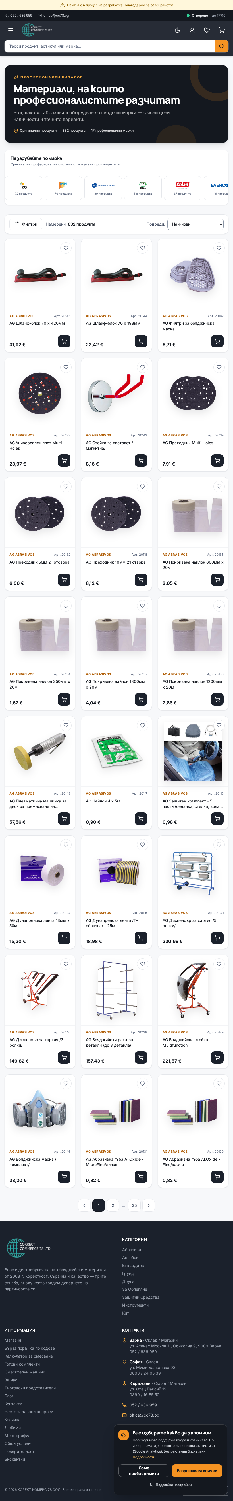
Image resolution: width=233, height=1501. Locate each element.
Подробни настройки (174, 1485)
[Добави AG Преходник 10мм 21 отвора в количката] (141, 580)
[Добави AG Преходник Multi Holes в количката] (217, 460)
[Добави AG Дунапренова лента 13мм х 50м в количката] (64, 938)
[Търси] (221, 46)
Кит (125, 1313)
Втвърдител (133, 1265)
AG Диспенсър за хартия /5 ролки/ (189, 923)
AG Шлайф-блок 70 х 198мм (113, 323)
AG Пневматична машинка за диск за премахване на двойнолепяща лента (37, 804)
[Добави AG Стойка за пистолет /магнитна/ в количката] (141, 460)
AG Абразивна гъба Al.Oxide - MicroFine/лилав (114, 1162)
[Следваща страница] (148, 1205)
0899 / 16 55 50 (144, 1394)
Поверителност (19, 1451)
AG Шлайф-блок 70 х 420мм (37, 323)
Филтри (30, 224)
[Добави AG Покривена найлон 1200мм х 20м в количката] (217, 699)
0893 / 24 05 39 (145, 1373)
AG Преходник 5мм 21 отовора (39, 562)
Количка (12, 1419)
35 (134, 1205)
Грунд (128, 1273)
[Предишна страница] (84, 1205)
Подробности (144, 1457)
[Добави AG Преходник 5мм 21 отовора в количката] (64, 580)
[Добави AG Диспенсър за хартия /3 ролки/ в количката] (64, 1057)
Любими (13, 1427)
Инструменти (135, 1305)
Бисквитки (15, 1459)
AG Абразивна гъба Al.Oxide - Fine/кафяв (191, 1162)
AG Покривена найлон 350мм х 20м (39, 684)
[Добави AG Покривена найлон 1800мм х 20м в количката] (141, 699)
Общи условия (19, 1443)
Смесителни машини (25, 1372)
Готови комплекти (22, 1364)
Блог (9, 1395)
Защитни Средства (140, 1297)
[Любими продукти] (207, 30)
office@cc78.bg (56, 15)
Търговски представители (30, 1387)
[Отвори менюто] (11, 30)
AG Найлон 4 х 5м (103, 801)
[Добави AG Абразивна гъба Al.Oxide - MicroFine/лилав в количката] (141, 1177)
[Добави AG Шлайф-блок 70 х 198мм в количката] (141, 341)
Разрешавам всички (197, 1470)
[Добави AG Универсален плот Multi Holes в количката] (64, 460)
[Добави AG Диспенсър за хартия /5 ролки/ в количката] (217, 938)
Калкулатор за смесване (29, 1356)
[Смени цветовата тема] (177, 30)
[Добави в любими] (66, 248)
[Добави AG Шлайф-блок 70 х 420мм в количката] (64, 341)
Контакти (13, 1403)
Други (128, 1281)
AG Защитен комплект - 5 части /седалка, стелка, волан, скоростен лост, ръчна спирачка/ (193, 804)
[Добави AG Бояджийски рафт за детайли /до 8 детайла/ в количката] (141, 1057)
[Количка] (221, 30)
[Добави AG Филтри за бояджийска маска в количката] (217, 341)
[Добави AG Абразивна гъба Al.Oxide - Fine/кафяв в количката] (217, 1177)
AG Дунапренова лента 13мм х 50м (39, 923)
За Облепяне (134, 1289)
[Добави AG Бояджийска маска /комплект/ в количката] (64, 1177)
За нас (11, 1379)
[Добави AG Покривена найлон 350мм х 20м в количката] (64, 699)
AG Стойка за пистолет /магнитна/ (109, 445)
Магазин (13, 1340)
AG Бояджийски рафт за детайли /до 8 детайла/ (109, 1042)
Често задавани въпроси (29, 1411)
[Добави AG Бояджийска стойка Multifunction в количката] (217, 1057)
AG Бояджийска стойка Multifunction (185, 1042)
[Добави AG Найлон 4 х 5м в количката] (141, 818)
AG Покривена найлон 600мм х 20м (193, 565)
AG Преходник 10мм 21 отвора (116, 562)
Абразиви (131, 1249)
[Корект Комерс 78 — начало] (37, 30)
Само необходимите (144, 1470)
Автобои (130, 1257)
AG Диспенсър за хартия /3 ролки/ (36, 1042)
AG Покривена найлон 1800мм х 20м (115, 684)
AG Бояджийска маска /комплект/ (32, 1162)
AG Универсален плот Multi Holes (35, 445)
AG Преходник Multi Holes (188, 442)
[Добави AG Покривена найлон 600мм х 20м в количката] (217, 580)
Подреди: (156, 224)
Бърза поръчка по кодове (30, 1348)
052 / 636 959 (21, 15)
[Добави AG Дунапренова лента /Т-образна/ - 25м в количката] (141, 938)
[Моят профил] (192, 30)
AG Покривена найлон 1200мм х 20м (192, 684)
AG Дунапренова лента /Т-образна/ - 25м (112, 923)
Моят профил (17, 1435)
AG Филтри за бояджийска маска (189, 326)
